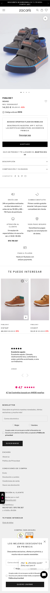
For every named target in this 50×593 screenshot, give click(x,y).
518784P (5, 328)
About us (5, 457)
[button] (23, 375)
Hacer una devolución (11, 485)
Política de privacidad (16, 578)
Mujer (18, 569)
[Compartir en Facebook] (15, 176)
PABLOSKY (7, 98)
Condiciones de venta (11, 481)
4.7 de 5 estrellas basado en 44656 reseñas (25, 392)
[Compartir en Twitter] (19, 176)
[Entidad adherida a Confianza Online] (25, 536)
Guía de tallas (7, 522)
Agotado (25, 144)
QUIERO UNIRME (25, 584)
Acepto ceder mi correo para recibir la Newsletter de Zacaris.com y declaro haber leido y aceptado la (26, 575)
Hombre (33, 569)
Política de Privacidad (11, 461)
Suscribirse (12, 443)
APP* (29, 4)
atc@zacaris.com (9, 500)
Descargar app (25, 135)
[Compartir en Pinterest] (22, 176)
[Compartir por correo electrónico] (25, 176)
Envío (4, 473)
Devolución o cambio (10, 477)
